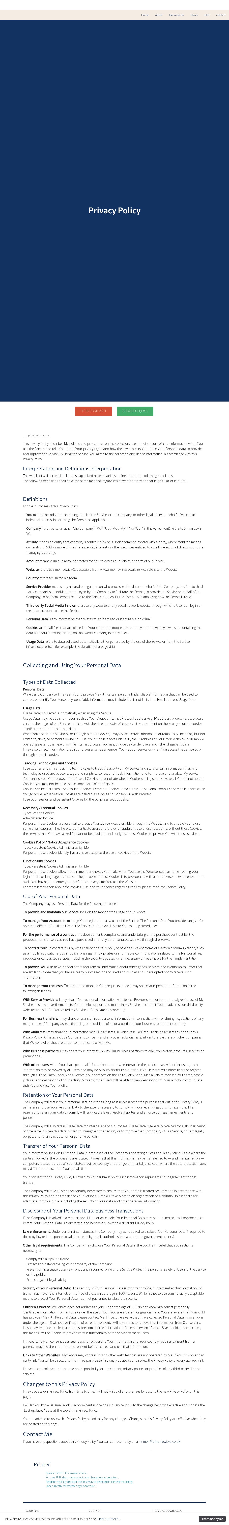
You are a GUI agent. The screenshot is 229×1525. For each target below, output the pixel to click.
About (158, 15)
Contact (221, 15)
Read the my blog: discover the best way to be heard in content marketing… (90, 1482)
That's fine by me (212, 1519)
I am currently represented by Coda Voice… (71, 1486)
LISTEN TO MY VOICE (93, 411)
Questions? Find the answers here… (67, 1473)
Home (145, 15)
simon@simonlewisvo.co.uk (160, 1441)
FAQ (207, 15)
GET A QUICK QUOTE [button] (135, 411)
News (194, 15)
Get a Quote (176, 15)
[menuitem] (145, 15)
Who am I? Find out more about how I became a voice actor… (82, 1477)
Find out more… (109, 1519)
